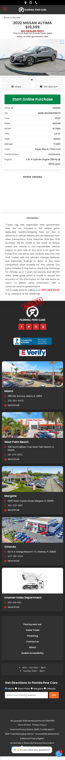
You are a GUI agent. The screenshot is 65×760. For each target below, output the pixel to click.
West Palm (24, 688)
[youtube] (43, 327)
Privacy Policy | (39, 724)
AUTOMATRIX (48, 720)
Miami (8, 391)
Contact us (32, 641)
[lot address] (26, 2)
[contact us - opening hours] (31, 2)
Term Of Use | (24, 724)
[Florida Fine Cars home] (32, 315)
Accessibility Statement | (47, 733)
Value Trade (32, 630)
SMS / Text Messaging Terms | (19, 733)
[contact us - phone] (37, 2)
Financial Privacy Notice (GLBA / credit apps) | (32, 729)
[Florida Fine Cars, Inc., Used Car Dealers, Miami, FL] (32, 342)
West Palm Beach (16, 442)
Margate (10, 496)
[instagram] (36, 327)
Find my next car (32, 624)
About (32, 647)
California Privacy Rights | (32, 738)
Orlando (10, 547)
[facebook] (21, 327)
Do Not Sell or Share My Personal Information (32, 743)
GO (54, 695)
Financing (32, 635)
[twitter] (29, 327)
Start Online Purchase (32, 99)
